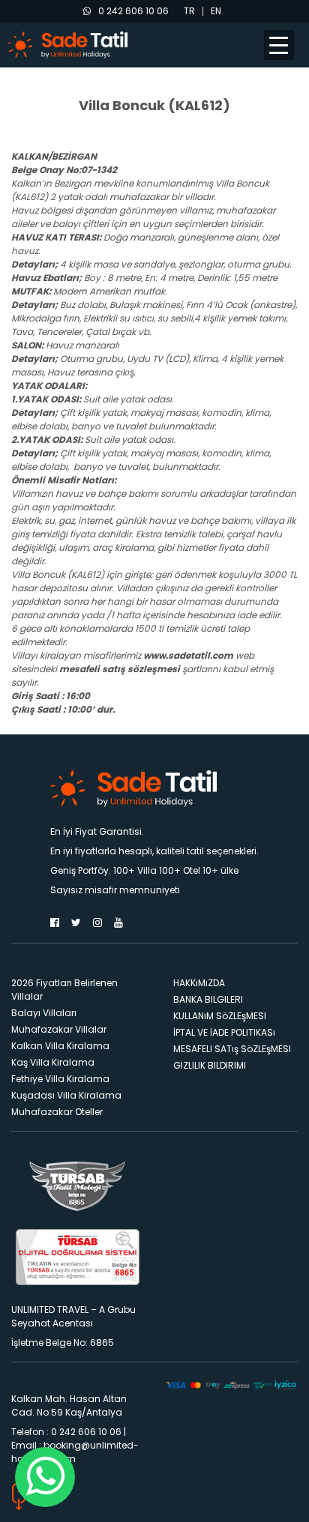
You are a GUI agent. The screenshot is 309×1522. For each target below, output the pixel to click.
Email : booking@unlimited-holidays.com (75, 1452)
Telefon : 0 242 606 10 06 (66, 1431)
